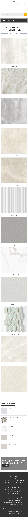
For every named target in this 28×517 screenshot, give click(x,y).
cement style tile (7, 480)
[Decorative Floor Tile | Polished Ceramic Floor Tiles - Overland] (14, 140)
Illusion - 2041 (14, 66)
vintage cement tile (20, 502)
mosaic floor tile (20, 489)
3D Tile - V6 (10, 408)
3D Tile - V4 (14, 215)
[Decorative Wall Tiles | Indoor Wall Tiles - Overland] (14, 200)
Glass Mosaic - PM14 (14, 334)
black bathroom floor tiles (14, 493)
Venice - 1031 (14, 96)
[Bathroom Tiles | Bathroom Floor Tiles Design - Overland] (14, 349)
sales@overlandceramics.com (9, 3)
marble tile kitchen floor (14, 491)
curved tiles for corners (10, 495)
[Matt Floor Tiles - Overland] (14, 259)
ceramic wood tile (14, 509)
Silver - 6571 (14, 393)
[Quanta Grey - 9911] (4, 446)
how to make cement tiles (14, 484)
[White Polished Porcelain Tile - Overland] (14, 170)
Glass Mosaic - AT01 (13, 417)
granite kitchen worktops (14, 498)
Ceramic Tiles (18, 506)
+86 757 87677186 (21, 3)
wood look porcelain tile (14, 500)
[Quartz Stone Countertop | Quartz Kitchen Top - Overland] (14, 229)
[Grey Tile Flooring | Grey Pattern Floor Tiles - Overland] (14, 110)
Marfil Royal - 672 (14, 155)
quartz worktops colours (8, 508)
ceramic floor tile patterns (19, 480)
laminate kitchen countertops (14, 478)
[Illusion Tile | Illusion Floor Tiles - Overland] (14, 51)
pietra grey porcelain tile (17, 482)
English (13, 1)
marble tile (7, 497)
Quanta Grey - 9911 (12, 444)
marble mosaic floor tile (14, 487)
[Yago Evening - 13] (4, 437)
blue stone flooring (20, 508)
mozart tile (7, 504)
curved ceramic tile (14, 513)
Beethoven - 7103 (14, 125)
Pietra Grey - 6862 (14, 185)
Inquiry (6, 465)
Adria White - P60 (12, 426)
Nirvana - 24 (14, 364)
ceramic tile (20, 495)
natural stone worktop (9, 489)
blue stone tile (10, 506)
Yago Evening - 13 (12, 435)
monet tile (7, 482)
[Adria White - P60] (4, 428)
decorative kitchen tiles (8, 502)
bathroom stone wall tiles (17, 504)
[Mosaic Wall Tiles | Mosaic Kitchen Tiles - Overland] (14, 319)
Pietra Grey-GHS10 (14, 245)
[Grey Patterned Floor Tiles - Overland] (14, 81)
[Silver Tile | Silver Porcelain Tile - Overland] (14, 378)
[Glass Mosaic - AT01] (4, 419)
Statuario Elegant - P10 (14, 274)
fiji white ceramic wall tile (14, 486)
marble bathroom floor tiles (14, 511)
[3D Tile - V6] (4, 410)
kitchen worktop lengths (17, 497)
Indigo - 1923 (14, 304)
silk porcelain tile (14, 476)
